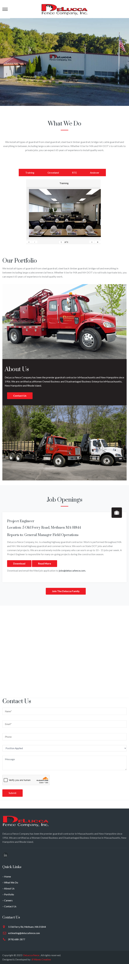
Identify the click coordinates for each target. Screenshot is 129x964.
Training (29, 172)
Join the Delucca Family (66, 591)
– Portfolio (8, 894)
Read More (44, 563)
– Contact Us (9, 906)
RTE (74, 172)
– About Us (8, 888)
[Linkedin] (5, 855)
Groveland (53, 172)
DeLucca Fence (31, 955)
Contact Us (19, 395)
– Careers (7, 900)
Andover (94, 172)
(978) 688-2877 (16, 939)
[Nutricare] (64, 9)
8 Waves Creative (41, 959)
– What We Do (10, 882)
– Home (6, 876)
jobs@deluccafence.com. (72, 570)
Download (19, 563)
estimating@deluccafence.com (24, 933)
